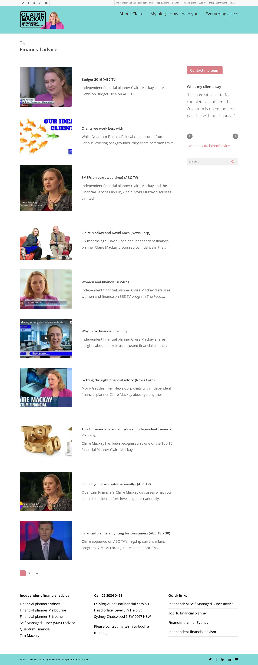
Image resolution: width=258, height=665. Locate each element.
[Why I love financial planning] (46, 338)
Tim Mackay (29, 635)
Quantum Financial (35, 629)
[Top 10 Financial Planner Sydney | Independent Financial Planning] (46, 439)
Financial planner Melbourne (43, 610)
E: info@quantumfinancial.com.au (121, 603)
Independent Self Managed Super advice (200, 603)
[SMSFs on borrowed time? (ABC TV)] (46, 188)
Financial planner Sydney (40, 603)
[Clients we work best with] (46, 136)
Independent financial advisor (192, 631)
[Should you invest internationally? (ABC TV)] (46, 491)
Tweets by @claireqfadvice (208, 145)
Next (38, 573)
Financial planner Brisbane (41, 616)
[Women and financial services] (46, 289)
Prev (190, 136)
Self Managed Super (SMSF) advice (47, 622)
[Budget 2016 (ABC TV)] (46, 87)
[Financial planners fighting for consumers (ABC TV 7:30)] (46, 540)
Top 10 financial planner (187, 613)
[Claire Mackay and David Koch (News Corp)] (46, 240)
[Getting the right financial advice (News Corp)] (46, 387)
